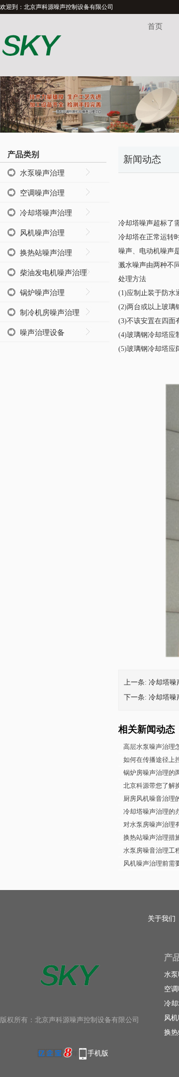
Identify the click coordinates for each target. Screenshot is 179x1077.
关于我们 (162, 918)
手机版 (98, 1053)
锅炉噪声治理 (42, 293)
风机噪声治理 (42, 233)
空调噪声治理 (42, 193)
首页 (155, 26)
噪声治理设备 (42, 333)
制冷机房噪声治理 (50, 313)
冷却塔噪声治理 (46, 213)
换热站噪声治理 (46, 253)
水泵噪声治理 (42, 173)
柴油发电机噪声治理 (53, 273)
